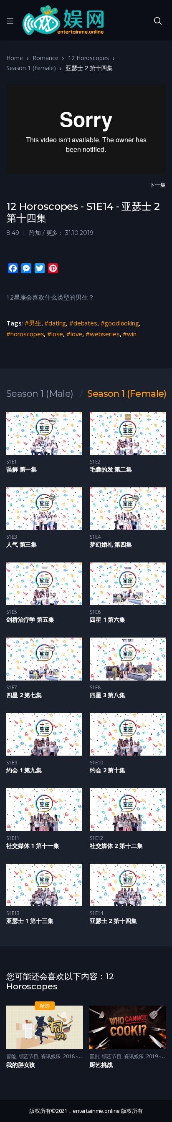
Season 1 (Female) (31, 68)
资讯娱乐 (51, 1056)
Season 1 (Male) (39, 393)
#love (74, 334)
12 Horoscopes (88, 58)
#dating (55, 323)
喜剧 (94, 1056)
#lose (55, 334)
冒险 (11, 1056)
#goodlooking (120, 323)
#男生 (33, 323)
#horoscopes (25, 334)
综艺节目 (29, 1056)
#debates (83, 323)
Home (14, 58)
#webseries (103, 334)
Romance (45, 58)
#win (129, 334)
